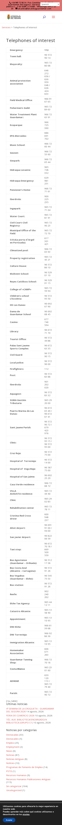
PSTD (9, 771)
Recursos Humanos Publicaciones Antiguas (28, 779)
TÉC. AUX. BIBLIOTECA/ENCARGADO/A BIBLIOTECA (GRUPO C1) (26, 721)
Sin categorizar (14, 786)
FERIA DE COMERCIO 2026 (20, 715)
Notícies (10, 763)
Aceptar (9, 820)
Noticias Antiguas (15, 758)
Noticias (10, 754)
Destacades (12, 738)
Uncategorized (14, 790)
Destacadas (12, 734)
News (9, 750)
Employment (12, 746)
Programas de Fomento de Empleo (24, 767)
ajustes (26, 814)
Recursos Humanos (16, 775)
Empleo (10, 742)
